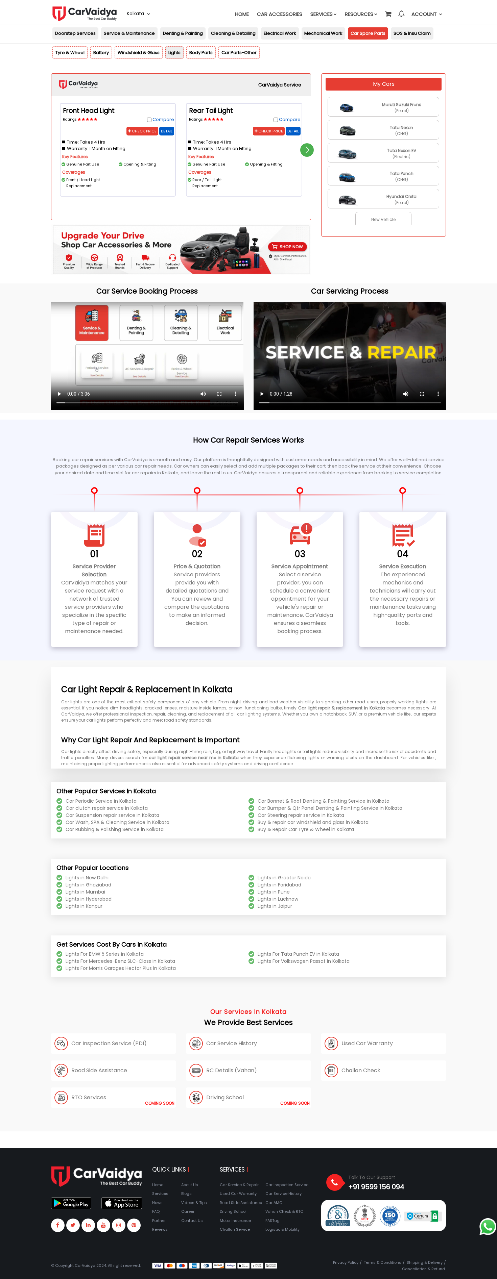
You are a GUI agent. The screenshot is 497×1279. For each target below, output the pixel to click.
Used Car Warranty (238, 1193)
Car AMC (273, 1202)
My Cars (384, 84)
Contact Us (192, 1220)
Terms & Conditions (382, 1262)
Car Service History (283, 1193)
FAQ (156, 1211)
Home (242, 14)
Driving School (233, 1211)
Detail (166, 131)
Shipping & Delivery (425, 1262)
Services (321, 14)
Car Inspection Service (286, 1184)
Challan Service (235, 1229)
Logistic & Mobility (282, 1229)
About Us (189, 1184)
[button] (387, 11)
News (157, 1202)
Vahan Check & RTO (284, 1211)
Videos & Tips (194, 1202)
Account (424, 14)
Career (187, 1211)
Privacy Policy (345, 1262)
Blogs (186, 1193)
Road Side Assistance (241, 1202)
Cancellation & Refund (423, 1269)
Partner (159, 1220)
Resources (359, 14)
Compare (163, 119)
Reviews (160, 1229)
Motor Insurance (235, 1220)
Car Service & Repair (239, 1184)
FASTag (272, 1220)
